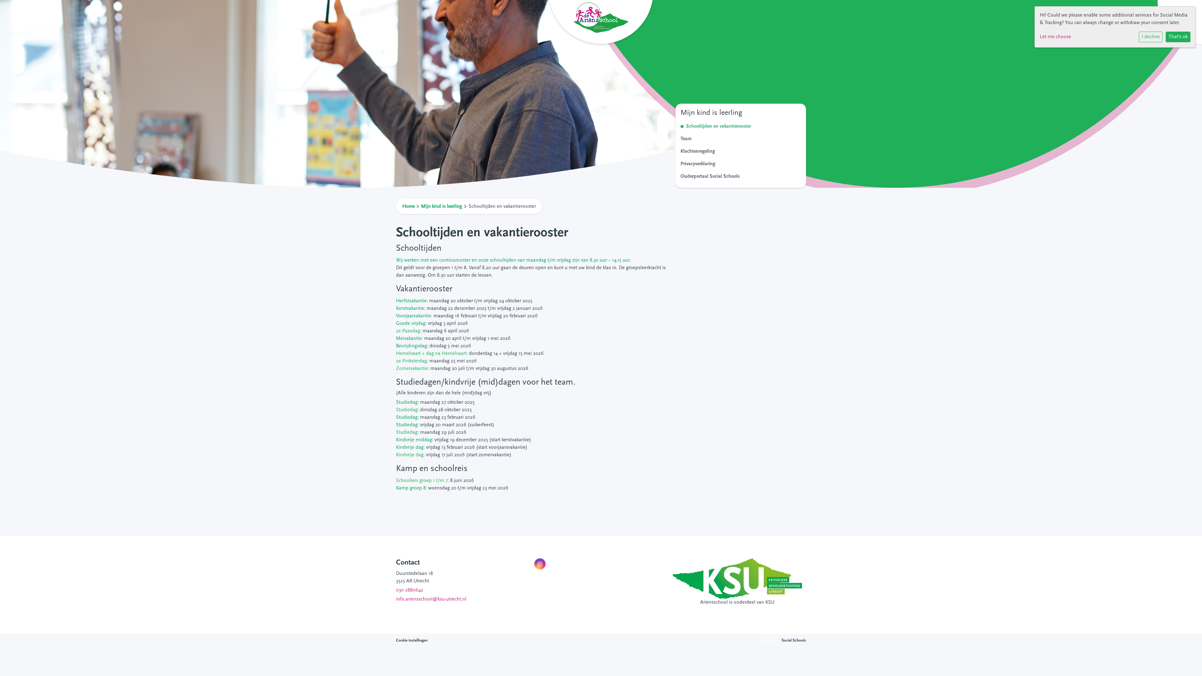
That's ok (1178, 36)
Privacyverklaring (698, 163)
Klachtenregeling (698, 151)
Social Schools (794, 640)
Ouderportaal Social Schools (710, 176)
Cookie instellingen (412, 640)
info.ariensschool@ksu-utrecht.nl (431, 599)
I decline (1151, 36)
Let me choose (1055, 36)
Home (408, 206)
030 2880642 (409, 590)
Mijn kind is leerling (441, 206)
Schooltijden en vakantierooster (718, 126)
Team (686, 138)
